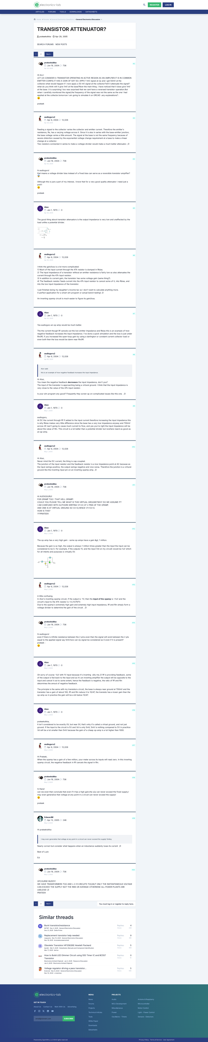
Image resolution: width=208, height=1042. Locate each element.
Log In (168, 5)
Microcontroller (144, 1004)
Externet (47, 971)
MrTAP (46, 928)
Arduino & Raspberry (146, 999)
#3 (134, 118)
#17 (133, 745)
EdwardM (48, 817)
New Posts (61, 44)
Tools (63, 12)
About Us (37, 1007)
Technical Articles (95, 1012)
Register (154, 5)
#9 (134, 406)
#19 (133, 818)
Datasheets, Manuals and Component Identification (76, 948)
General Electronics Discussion (69, 928)
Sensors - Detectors (145, 1017)
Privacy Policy (144, 1040)
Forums (52, 12)
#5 (134, 208)
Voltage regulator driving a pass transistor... (65, 968)
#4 (134, 159)
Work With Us (60, 1007)
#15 (133, 663)
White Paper (93, 1021)
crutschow (58, 973)
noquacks (47, 938)
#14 (133, 623)
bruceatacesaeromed (61, 940)
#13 (133, 585)
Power (114, 1012)
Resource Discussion (80, 961)
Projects (91, 1008)
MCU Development (119, 1004)
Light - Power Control (146, 1012)
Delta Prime (58, 930)
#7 (134, 314)
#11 (134, 485)
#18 (133, 777)
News (90, 999)
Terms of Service (156, 1040)
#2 (134, 64)
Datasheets (91, 12)
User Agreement (168, 1040)
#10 (133, 447)
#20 (133, 870)
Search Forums (45, 44)
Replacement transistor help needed (61, 935)
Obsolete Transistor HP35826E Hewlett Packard (67, 945)
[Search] (144, 5)
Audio (114, 999)
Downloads (92, 1025)
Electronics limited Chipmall (53, 961)
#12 (133, 529)
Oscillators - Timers (119, 1017)
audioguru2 (49, 117)
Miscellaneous (117, 1008)
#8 (134, 354)
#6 (134, 255)
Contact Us (47, 1007)
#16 (133, 710)
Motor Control (143, 1008)
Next (48, 54)
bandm (46, 948)
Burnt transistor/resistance (57, 925)
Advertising (72, 1007)
